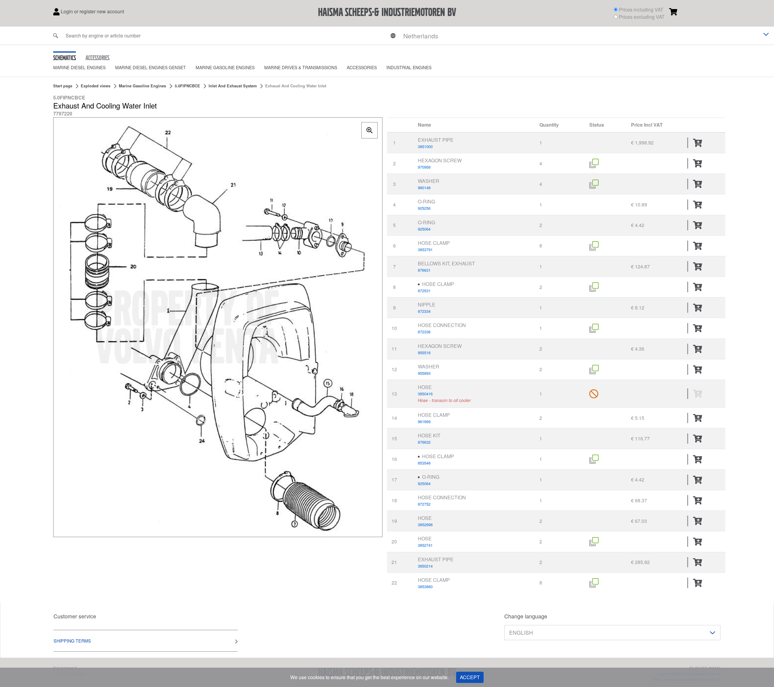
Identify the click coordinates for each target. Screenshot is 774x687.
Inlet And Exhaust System (233, 86)
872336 (424, 332)
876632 (424, 442)
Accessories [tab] (97, 57)
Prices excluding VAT (642, 16)
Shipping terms (72, 640)
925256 (424, 208)
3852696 (425, 524)
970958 (424, 167)
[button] (84, 67)
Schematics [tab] (64, 57)
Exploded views (95, 86)
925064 (424, 229)
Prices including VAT (641, 9)
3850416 (425, 394)
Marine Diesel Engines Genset (150, 67)
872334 (424, 311)
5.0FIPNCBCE (187, 86)
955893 (424, 373)
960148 (424, 187)
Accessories (362, 67)
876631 (424, 270)
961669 (424, 421)
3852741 (425, 545)
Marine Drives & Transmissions (300, 67)
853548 (424, 463)
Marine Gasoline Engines (225, 67)
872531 (424, 290)
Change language (525, 616)
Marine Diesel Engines (79, 67)
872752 (424, 504)
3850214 (425, 566)
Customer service (75, 616)
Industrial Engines (408, 67)
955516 (424, 352)
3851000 (425, 146)
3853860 (425, 586)
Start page (62, 86)
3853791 (425, 249)
